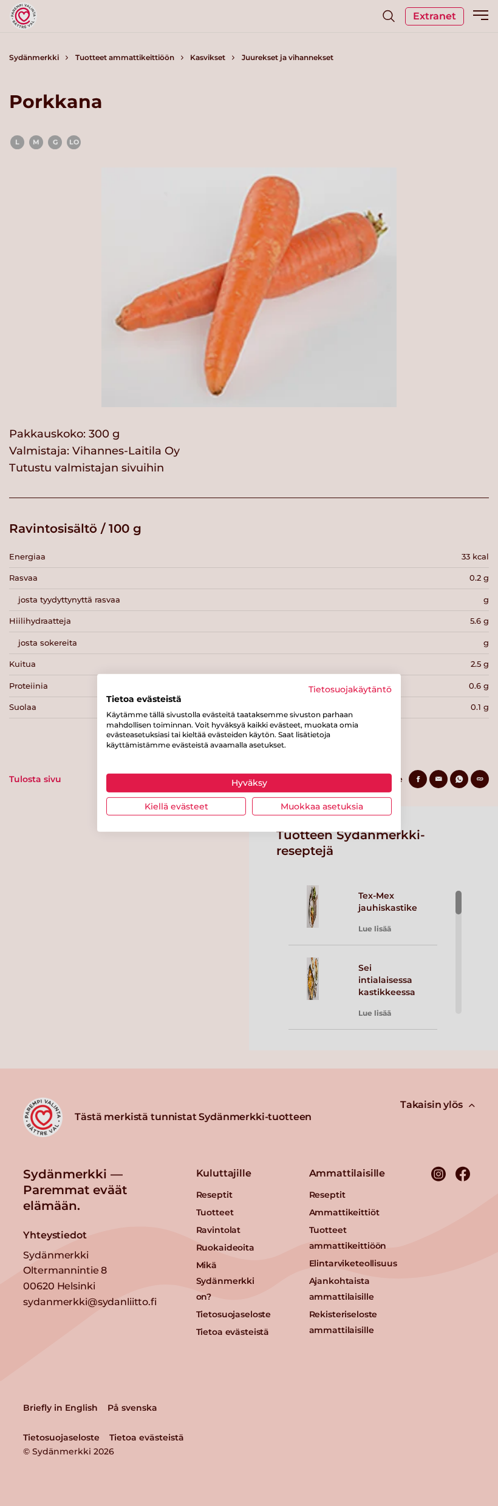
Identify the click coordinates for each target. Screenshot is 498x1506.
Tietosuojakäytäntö (350, 689)
